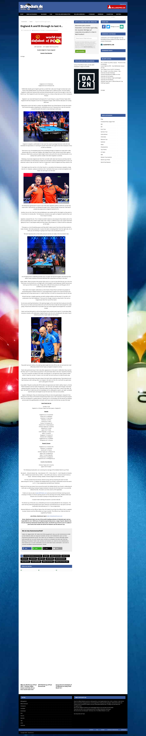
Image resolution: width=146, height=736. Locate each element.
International (104, 134)
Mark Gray (41, 558)
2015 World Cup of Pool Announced (45, 685)
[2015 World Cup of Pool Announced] (46, 626)
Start (21, 14)
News (43, 30)
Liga (51, 14)
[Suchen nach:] (118, 17)
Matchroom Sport (60, 558)
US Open (103, 152)
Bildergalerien (24, 701)
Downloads (23, 711)
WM (102, 154)
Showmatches (104, 147)
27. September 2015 (27, 30)
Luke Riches (33, 558)
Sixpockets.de (36, 30)
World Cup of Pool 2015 (62, 561)
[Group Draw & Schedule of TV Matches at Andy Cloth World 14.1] (64, 626)
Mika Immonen (25, 561)
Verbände (100, 14)
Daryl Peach (65, 556)
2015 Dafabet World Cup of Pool (32, 556)
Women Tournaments (106, 157)
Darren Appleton (55, 556)
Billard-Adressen (79, 14)
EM (101, 126)
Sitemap (102, 729)
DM (102, 124)
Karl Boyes (24, 558)
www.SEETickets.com (41, 493)
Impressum (123, 729)
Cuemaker (92, 14)
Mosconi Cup (104, 139)
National (103, 142)
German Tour (104, 132)
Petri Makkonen (36, 561)
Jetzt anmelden (80, 51)
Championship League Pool (108, 121)
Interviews (103, 137)
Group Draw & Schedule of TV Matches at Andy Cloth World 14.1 (64, 686)
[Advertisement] (46, 70)
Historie (22, 715)
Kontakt (91, 729)
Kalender (44, 14)
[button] (27, 548)
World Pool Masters (106, 162)
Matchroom (50, 558)
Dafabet (46, 556)
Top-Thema (104, 149)
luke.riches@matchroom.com (54, 516)
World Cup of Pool (48, 561)
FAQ (21, 713)
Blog (102, 119)
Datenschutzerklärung (88, 46)
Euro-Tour (103, 129)
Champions (109, 14)
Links (22, 723)
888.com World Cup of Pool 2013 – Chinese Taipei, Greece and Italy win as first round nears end (29, 687)
